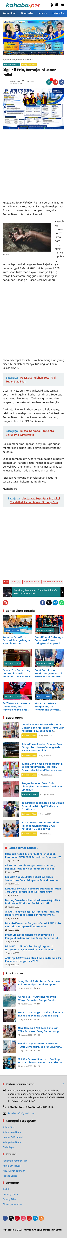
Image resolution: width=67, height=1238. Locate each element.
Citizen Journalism (12, 1204)
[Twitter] (49, 602)
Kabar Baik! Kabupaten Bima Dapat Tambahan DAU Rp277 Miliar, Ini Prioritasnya (42, 806)
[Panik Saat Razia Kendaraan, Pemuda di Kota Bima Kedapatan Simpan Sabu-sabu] (49, 658)
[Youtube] (29, 1218)
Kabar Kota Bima (12, 630)
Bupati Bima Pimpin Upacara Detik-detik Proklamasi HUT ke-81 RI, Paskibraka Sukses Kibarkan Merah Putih (42, 768)
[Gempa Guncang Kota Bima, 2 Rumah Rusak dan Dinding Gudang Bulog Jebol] (9, 1015)
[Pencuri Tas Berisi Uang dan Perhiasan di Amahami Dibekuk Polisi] (17, 658)
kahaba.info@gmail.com (21, 1113)
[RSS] (41, 1218)
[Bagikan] (61, 82)
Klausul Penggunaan (14, 1170)
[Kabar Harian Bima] (23, 4)
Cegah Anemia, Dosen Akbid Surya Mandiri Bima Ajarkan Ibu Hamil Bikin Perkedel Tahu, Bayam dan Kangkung (42, 729)
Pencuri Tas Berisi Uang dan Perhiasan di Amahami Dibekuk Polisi (17, 673)
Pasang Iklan (10, 1199)
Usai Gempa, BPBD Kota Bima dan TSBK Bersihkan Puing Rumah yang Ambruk (38, 1030)
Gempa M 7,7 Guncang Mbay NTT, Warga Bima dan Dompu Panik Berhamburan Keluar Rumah (38, 998)
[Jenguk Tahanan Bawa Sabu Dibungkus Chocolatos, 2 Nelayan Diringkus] (11, 789)
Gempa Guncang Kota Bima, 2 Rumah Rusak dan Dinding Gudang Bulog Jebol (40, 1014)
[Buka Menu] (57, 5)
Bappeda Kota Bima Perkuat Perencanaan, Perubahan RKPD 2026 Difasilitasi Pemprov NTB (33, 855)
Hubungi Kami (10, 1194)
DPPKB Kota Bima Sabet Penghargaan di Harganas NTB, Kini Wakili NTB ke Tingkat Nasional (29, 948)
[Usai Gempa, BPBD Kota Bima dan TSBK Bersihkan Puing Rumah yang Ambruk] (9, 1031)
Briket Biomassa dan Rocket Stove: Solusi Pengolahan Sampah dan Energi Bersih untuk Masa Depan (31, 936)
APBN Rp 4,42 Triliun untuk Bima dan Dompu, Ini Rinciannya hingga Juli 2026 (33, 960)
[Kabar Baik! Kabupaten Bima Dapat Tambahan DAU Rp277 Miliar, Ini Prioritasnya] (11, 809)
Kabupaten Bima (29, 64)
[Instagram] (23, 1218)
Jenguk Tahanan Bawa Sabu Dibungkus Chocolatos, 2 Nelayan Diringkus (41, 786)
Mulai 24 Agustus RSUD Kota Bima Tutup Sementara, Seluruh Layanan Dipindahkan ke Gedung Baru (32, 879)
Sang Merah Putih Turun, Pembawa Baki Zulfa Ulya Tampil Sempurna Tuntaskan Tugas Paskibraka (39, 983)
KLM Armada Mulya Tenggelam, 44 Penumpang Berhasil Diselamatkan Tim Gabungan (47, 706)
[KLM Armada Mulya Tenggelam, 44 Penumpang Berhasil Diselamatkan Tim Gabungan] (49, 691)
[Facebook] (42, 602)
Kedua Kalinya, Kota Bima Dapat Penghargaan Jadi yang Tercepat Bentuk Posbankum (33, 890)
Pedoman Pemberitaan (15, 1160)
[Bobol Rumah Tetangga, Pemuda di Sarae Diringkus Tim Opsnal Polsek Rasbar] (49, 624)
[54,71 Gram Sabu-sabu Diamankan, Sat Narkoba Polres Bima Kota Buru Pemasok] (17, 691)
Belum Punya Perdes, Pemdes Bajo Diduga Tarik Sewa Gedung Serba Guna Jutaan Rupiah (41, 747)
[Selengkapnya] (62, 1083)
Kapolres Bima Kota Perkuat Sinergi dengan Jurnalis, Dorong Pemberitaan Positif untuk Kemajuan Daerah (17, 640)
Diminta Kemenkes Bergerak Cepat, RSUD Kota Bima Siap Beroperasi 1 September (33, 925)
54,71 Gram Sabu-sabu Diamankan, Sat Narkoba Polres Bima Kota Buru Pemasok (16, 706)
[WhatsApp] (61, 602)
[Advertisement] (33, 162)
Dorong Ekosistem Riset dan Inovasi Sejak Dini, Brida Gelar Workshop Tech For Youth (32, 902)
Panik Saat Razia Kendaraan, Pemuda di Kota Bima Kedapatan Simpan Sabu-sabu (48, 673)
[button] (51, 5)
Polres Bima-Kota (53, 581)
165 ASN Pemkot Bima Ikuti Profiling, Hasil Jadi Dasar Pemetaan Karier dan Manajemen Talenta (32, 913)
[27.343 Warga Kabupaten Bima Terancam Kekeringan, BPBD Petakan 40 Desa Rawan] (11, 828)
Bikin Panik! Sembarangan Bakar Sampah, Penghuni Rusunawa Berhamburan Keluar (30, 867)
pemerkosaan (32, 581)
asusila (17, 581)
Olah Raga (8, 1147)
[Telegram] (55, 602)
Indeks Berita (10, 1175)
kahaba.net (15, 81)
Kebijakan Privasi (12, 1165)
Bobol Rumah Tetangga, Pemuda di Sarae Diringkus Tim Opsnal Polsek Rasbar (49, 640)
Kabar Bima (9, 1127)
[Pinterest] (17, 1218)
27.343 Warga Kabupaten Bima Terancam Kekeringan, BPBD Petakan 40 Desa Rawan (40, 826)
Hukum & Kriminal (11, 64)
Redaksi (7, 1189)
